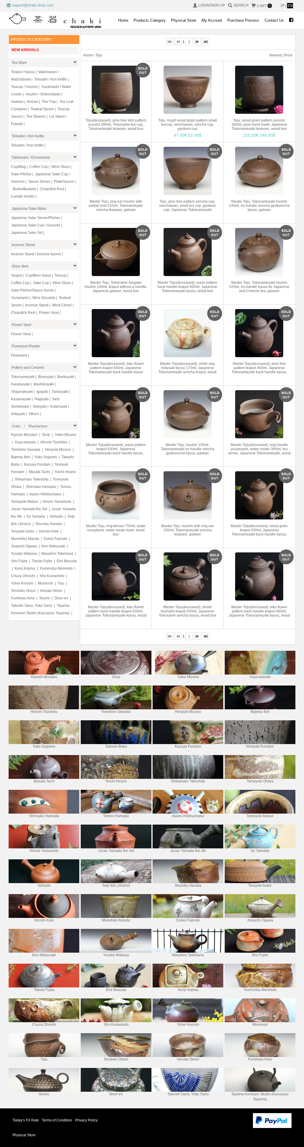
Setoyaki (40, 406)
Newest (275, 55)
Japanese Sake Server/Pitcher (35, 218)
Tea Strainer (36, 116)
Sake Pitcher (21, 174)
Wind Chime (62, 305)
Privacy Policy (86, 1120)
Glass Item (20, 266)
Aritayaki (18, 414)
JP (282, 6)
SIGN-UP (217, 5)
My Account (212, 20)
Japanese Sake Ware (29, 209)
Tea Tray (49, 102)
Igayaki (42, 392)
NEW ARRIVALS (25, 50)
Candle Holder (23, 196)
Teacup (60, 275)
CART (264, 6)
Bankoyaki (65, 377)
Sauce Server (39, 181)
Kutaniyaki (58, 406)
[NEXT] (197, 41)
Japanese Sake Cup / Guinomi (35, 225)
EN (290, 6)
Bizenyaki (46, 377)
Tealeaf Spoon (42, 109)
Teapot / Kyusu (23, 72)
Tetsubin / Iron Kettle (50, 79)
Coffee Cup (38, 167)
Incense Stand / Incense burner (36, 254)
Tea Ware (19, 63)
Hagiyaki (41, 399)
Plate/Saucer (64, 181)
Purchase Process (243, 20)
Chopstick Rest (52, 189)
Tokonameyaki (22, 377)
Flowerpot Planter (26, 346)
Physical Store (183, 20)
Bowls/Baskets (24, 189)
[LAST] (206, 41)
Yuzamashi (20, 298)
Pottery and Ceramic (28, 367)
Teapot (16, 275)
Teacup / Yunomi (24, 87)
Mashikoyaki (44, 384)
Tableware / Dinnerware (31, 157)
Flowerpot (19, 355)
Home (123, 20)
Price (288, 55)
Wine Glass (60, 167)
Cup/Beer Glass (38, 275)
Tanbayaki (60, 392)
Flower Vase (49, 313)
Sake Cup (41, 283)
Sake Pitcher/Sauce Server (32, 290)
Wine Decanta (43, 298)
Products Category (150, 20)
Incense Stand (23, 245)
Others (33, 414)
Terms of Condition (57, 1120)
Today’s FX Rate (25, 1120)
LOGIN (203, 5)
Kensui (32, 102)
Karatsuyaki (20, 384)
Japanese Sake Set (26, 233)
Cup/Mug (18, 167)
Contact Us (274, 20)
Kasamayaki (21, 399)
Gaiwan (17, 102)
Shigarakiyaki (22, 392)
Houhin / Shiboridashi (43, 94)
